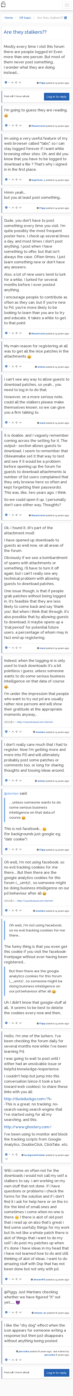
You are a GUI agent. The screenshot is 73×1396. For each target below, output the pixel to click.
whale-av (40, 1312)
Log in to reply (57, 96)
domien (40, 732)
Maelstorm (38, 126)
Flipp (42, 83)
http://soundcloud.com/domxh (35, 722)
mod (42, 423)
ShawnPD (39, 1279)
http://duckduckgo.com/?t (27, 1099)
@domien (11, 793)
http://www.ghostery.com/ (28, 1127)
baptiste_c (38, 180)
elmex (41, 366)
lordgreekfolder (34, 1155)
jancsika (24, 1351)
